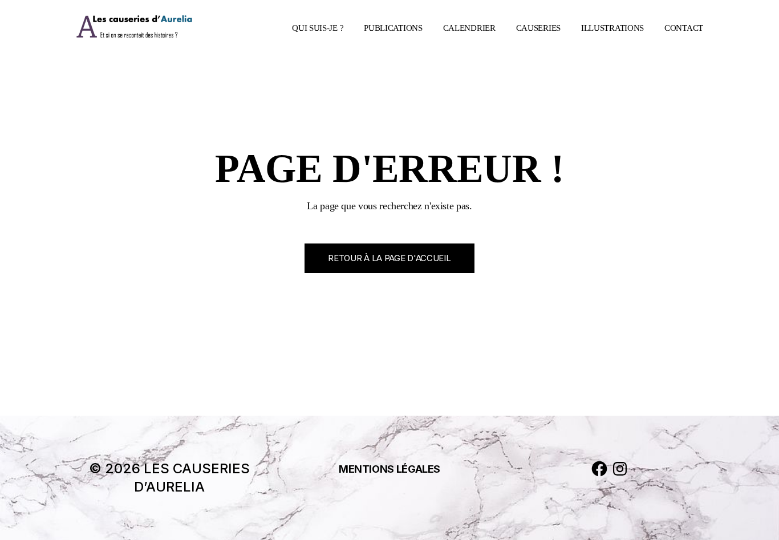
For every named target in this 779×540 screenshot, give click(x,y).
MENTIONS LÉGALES (389, 469)
